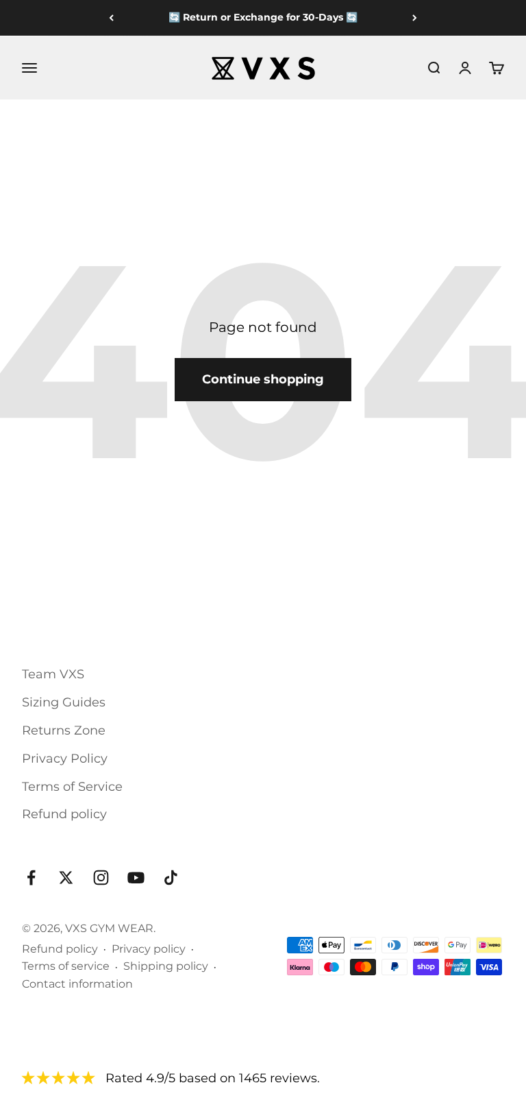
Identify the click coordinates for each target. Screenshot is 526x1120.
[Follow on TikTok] (171, 877)
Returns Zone (63, 730)
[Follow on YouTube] (136, 877)
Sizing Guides (63, 702)
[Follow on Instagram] (101, 877)
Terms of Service (72, 786)
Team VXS (53, 674)
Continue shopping (263, 379)
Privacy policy (149, 948)
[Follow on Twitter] (66, 877)
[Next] (414, 18)
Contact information (77, 983)
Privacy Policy (65, 758)
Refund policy (64, 814)
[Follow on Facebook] (31, 877)
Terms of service (66, 966)
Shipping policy (165, 966)
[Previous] (111, 18)
